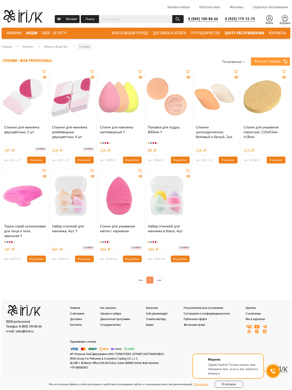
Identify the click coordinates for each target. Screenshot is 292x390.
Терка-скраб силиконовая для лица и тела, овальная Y (25, 231)
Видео (150, 324)
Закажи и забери (178, 7)
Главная (7, 46)
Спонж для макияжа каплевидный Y (116, 129)
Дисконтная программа (115, 319)
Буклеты (251, 308)
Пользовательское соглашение (203, 308)
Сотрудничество (110, 324)
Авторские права (194, 324)
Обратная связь (209, 7)
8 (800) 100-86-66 (203, 18)
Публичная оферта (195, 319)
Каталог (71, 19)
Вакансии (152, 308)
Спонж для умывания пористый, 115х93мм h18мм (261, 132)
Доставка (76, 319)
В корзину (36, 160)
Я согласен (229, 384)
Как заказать (108, 308)
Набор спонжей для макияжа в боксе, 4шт (165, 228)
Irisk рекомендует (157, 313)
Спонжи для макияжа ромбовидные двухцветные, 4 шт (69, 132)
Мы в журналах (255, 319)
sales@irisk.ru (25, 331)
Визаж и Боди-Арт (56, 46)
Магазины (236, 7)
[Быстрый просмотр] (44, 77)
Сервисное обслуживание (270, 7)
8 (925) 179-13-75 (240, 18)
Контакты (76, 324)
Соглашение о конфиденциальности (207, 313)
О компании (253, 313)
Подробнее (132, 160)
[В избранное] (44, 72)
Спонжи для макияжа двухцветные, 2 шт (21, 129)
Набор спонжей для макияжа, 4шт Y (68, 228)
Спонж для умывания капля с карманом (117, 228)
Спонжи (84, 46)
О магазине (77, 313)
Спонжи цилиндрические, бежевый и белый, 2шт (214, 132)
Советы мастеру (156, 319)
